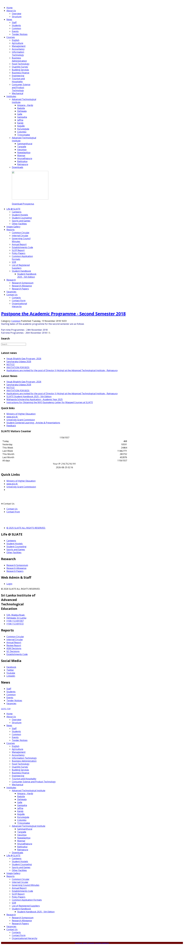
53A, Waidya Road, (15, 614)
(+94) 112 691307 (15, 620)
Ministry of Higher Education (21, 413)
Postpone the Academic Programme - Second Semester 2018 (63, 314)
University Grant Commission (21, 486)
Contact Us (12, 508)
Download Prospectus (23, 203)
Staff (8, 688)
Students (10, 691)
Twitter (10, 670)
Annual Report (13, 642)
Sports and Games (15, 549)
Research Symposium (17, 565)
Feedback (11, 425)
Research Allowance (16, 568)
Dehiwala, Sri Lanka (16, 617)
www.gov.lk (12, 416)
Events (9, 697)
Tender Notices (14, 700)
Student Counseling (16, 546)
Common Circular (15, 636)
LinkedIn (91, 943)
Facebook (11, 667)
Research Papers (14, 571)
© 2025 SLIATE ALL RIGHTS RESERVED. (26, 527)
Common (15, 320)
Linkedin (10, 675)
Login (9, 583)
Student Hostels (14, 543)
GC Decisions (13, 651)
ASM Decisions (13, 648)
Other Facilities (13, 552)
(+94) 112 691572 (15, 623)
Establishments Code (17, 654)
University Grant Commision (20, 419)
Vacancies (11, 703)
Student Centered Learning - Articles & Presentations (33, 422)
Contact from (13, 511)
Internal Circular (14, 639)
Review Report (13, 645)
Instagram (105, 943)
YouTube (98, 943)
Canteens (11, 540)
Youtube (10, 672)
